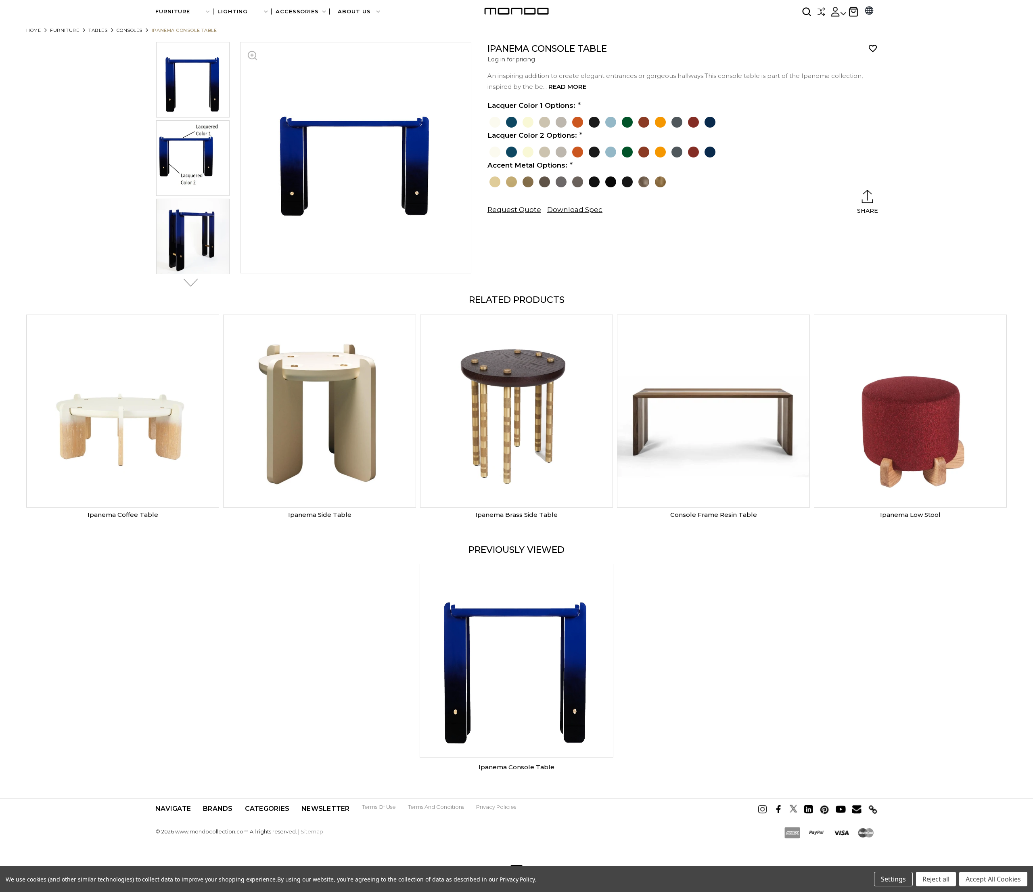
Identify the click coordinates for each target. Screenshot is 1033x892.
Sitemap (312, 831)
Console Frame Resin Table (713, 514)
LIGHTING (232, 11)
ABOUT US (355, 11)
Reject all (935, 879)
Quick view (122, 411)
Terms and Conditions (436, 807)
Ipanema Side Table (319, 514)
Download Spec (574, 210)
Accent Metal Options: (527, 165)
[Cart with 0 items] (853, 11)
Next (188, 283)
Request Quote (514, 210)
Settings (893, 879)
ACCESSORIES (297, 11)
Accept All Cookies (993, 879)
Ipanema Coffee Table (123, 514)
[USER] (838, 12)
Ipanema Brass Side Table (516, 514)
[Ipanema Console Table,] (516, 661)
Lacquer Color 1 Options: (531, 105)
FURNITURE (172, 11)
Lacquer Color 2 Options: (532, 135)
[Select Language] (869, 11)
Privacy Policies (496, 807)
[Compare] (821, 12)
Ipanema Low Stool (910, 514)
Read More (567, 86)
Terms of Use (379, 807)
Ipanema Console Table (516, 767)
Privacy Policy (517, 879)
